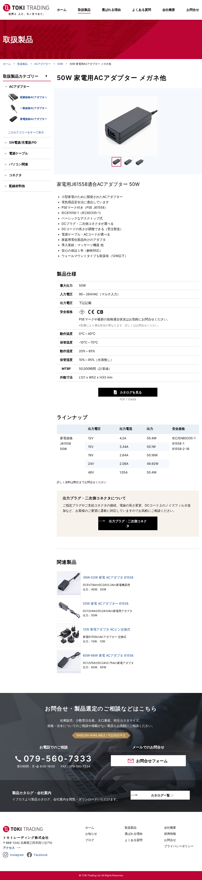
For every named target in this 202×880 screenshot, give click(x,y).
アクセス (9, 848)
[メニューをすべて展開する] (46, 76)
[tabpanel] (127, 125)
